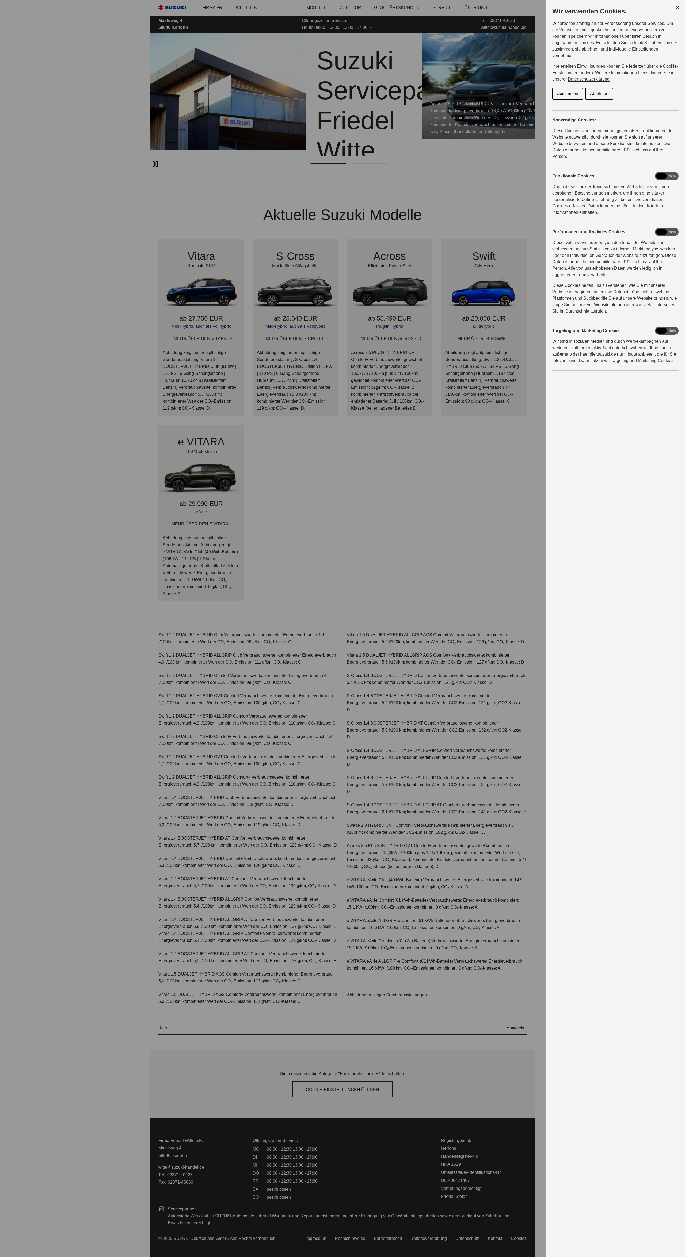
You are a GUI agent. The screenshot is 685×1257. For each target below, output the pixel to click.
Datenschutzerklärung (589, 79)
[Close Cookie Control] (677, 7)
